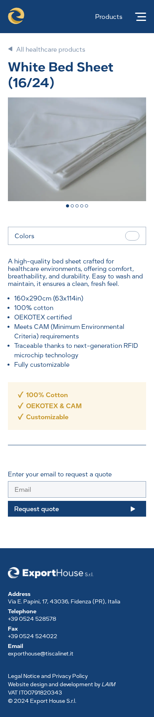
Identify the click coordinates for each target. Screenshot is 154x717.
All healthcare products (50, 49)
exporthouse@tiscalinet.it (40, 653)
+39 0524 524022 (32, 636)
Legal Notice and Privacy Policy (48, 676)
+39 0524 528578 (32, 619)
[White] (132, 236)
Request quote (36, 509)
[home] (15, 16)
